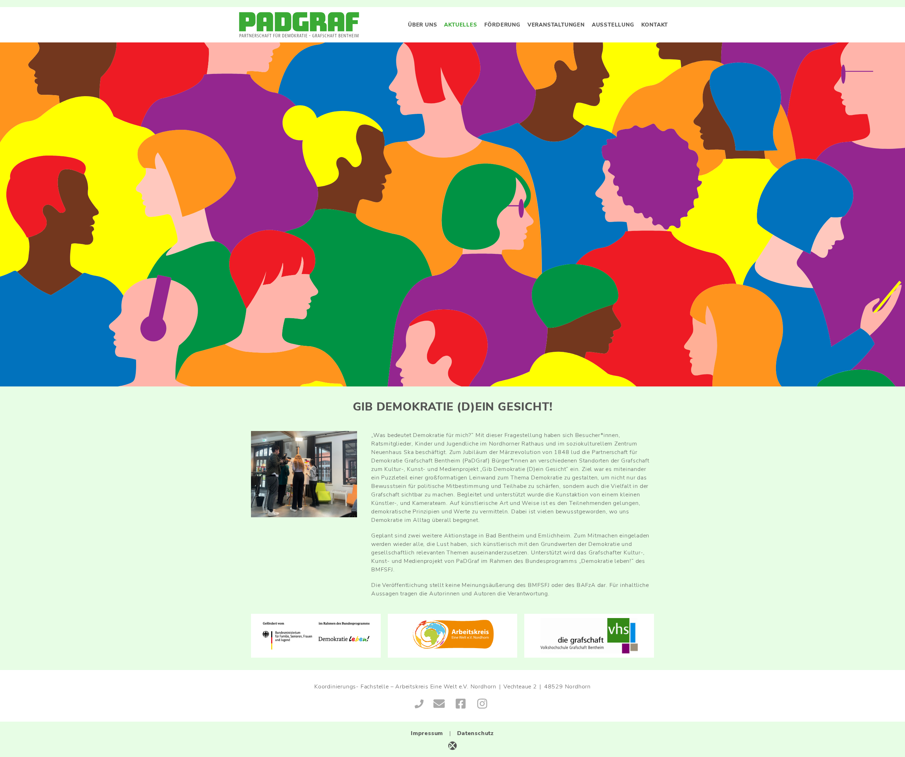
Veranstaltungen (556, 24)
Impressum (427, 733)
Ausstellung (613, 24)
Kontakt (654, 24)
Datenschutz (475, 733)
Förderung (502, 24)
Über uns (422, 24)
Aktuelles (460, 24)
